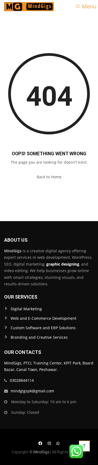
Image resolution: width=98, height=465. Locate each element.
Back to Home (49, 176)
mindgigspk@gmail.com (32, 390)
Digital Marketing (26, 308)
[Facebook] (40, 443)
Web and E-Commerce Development (43, 318)
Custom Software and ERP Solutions (43, 327)
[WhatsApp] (58, 443)
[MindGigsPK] (29, 6)
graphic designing (62, 264)
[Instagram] (49, 443)
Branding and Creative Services (39, 337)
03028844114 (22, 380)
